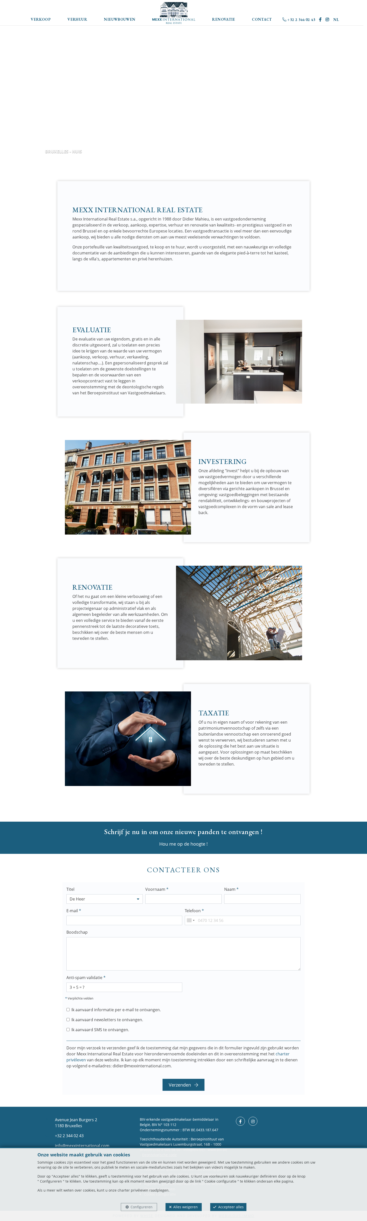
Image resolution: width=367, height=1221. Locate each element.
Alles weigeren (185, 1207)
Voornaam (157, 889)
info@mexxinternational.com (82, 1145)
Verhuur (77, 19)
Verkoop (41, 19)
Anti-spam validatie (86, 977)
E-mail (73, 910)
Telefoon (194, 910)
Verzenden (180, 1085)
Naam (231, 889)
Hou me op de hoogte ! (183, 844)
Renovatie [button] (223, 19)
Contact (262, 19)
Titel (70, 889)
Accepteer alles (231, 1207)
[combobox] (190, 920)
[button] (104, 899)
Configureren (142, 1207)
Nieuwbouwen (119, 19)
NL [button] (336, 19)
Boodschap (77, 932)
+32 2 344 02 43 (300, 19)
